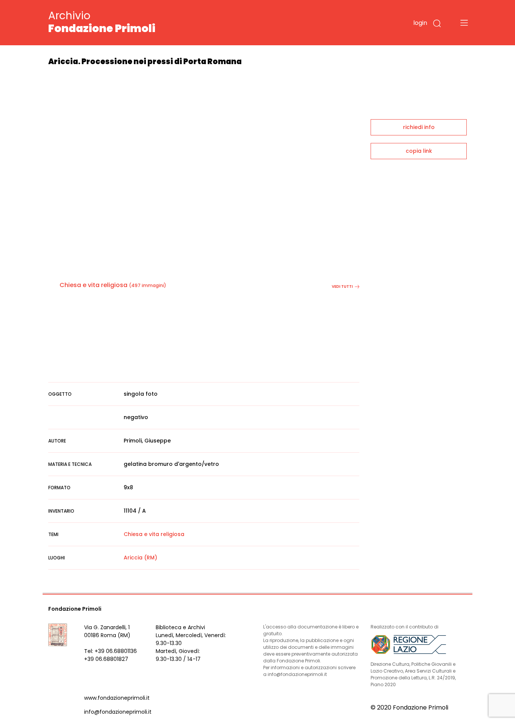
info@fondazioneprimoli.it (118, 712)
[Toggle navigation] (464, 22)
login (420, 22)
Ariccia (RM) (140, 557)
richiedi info (419, 127)
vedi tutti (342, 286)
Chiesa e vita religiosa (93, 285)
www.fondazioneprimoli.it (117, 698)
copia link (419, 151)
